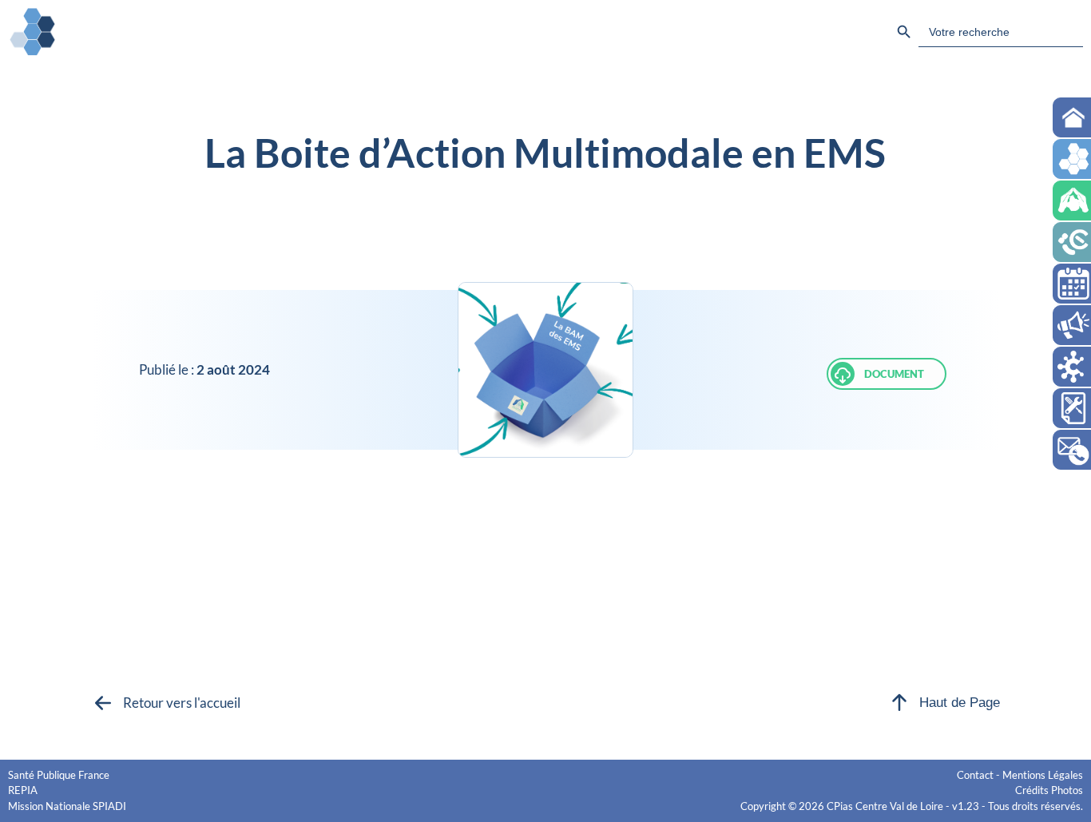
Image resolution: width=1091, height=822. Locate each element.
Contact (975, 774)
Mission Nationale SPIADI (67, 806)
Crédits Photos (1049, 790)
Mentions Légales (1042, 774)
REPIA (23, 790)
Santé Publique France (58, 774)
